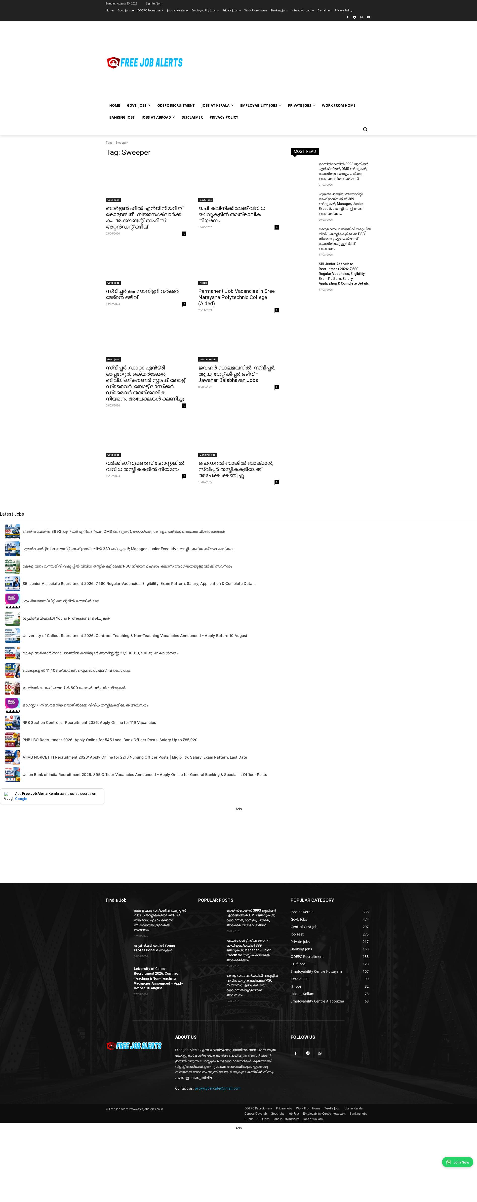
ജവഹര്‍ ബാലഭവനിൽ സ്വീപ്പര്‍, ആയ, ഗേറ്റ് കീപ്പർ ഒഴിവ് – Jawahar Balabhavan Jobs (236, 374)
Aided (203, 282)
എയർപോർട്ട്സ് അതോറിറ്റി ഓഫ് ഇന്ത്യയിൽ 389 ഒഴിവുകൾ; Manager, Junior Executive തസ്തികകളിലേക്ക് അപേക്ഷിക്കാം (341, 203)
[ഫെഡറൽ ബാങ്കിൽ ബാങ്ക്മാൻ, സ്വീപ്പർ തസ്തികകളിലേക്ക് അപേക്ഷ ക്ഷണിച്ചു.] (238, 437)
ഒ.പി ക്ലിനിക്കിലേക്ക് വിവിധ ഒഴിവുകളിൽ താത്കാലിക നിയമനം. (231, 214)
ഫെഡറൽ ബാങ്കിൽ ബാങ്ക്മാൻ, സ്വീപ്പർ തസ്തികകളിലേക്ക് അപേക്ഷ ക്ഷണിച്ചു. (235, 469)
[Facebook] (348, 17)
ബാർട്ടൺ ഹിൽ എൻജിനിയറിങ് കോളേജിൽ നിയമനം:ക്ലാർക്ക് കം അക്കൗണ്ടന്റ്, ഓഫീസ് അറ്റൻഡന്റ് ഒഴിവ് (144, 217)
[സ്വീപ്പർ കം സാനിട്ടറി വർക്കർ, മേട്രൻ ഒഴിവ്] (146, 265)
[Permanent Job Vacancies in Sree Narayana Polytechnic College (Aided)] (238, 265)
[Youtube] (368, 17)
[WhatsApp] (361, 17)
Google (21, 799)
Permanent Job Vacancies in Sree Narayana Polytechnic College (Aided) (236, 297)
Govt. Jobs (113, 199)
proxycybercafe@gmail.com (217, 1088)
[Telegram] (355, 17)
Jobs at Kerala (208, 359)
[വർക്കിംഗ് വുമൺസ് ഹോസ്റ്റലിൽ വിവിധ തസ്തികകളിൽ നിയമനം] (146, 437)
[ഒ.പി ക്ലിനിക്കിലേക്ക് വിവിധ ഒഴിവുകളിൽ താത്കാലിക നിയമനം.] (238, 182)
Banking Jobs (207, 454)
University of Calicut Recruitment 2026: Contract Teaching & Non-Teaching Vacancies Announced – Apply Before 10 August (158, 978)
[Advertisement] (278, 62)
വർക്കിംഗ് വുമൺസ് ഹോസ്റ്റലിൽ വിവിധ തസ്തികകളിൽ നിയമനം (145, 466)
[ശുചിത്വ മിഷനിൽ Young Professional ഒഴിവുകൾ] (118, 951)
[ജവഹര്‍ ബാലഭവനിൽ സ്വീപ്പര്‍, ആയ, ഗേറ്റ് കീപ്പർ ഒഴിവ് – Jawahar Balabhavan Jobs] (238, 341)
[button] (365, 129)
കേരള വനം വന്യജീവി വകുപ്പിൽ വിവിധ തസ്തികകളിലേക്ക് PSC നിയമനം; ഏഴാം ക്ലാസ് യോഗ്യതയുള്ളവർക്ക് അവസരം (345, 238)
